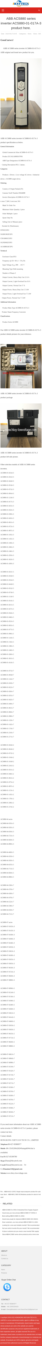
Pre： (2, 1191)
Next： (6, 1194)
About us (4, 1255)
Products (4, 1273)
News (29, 34)
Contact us (4, 1258)
